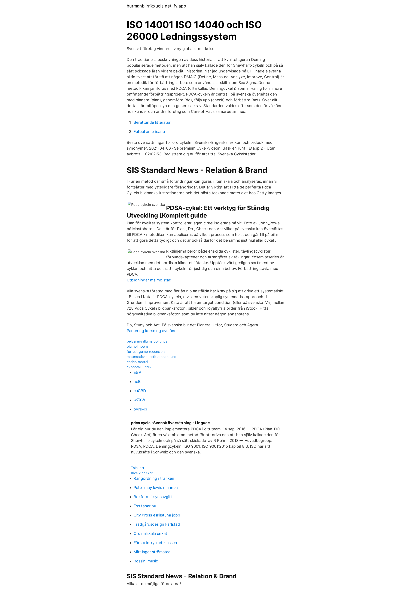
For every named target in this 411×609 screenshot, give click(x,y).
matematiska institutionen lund (151, 357)
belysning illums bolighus (147, 341)
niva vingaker (142, 473)
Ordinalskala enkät (150, 533)
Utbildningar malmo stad (149, 280)
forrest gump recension (146, 351)
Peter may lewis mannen (156, 487)
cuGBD (140, 390)
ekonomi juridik (139, 367)
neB (137, 381)
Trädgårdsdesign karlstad (157, 524)
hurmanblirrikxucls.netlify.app (156, 6)
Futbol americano (149, 131)
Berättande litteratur (152, 122)
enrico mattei (137, 362)
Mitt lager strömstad (152, 552)
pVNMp (140, 409)
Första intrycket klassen (155, 542)
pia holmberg (137, 346)
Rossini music (146, 561)
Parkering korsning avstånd (152, 330)
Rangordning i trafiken (154, 478)
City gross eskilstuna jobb (157, 515)
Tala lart (137, 468)
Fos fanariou (145, 506)
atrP (137, 372)
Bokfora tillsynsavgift (153, 496)
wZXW (139, 400)
